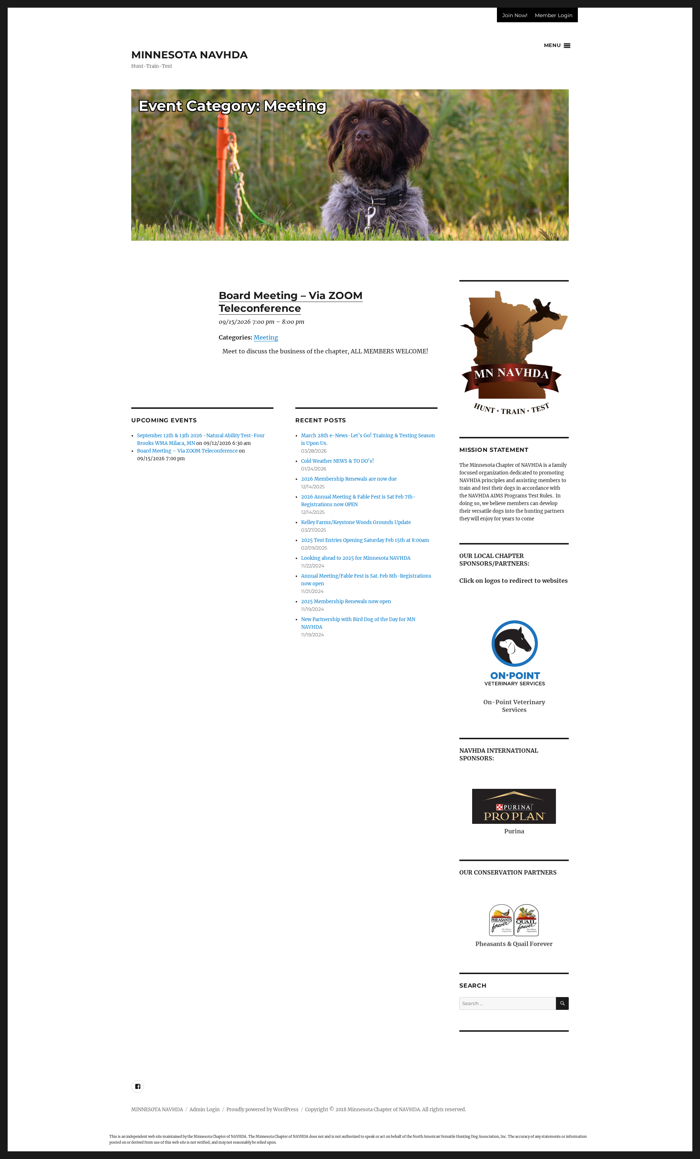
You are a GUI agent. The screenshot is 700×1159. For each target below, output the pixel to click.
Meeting (266, 337)
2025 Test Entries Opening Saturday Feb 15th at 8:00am (365, 540)
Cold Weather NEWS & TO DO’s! (337, 461)
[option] (350, 167)
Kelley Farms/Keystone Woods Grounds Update (356, 522)
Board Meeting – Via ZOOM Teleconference (187, 451)
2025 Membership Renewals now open (346, 601)
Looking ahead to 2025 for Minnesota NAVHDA (356, 558)
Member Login (553, 15)
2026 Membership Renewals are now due (349, 479)
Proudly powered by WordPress (262, 1109)
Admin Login (205, 1109)
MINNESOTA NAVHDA (189, 55)
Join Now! (515, 15)
